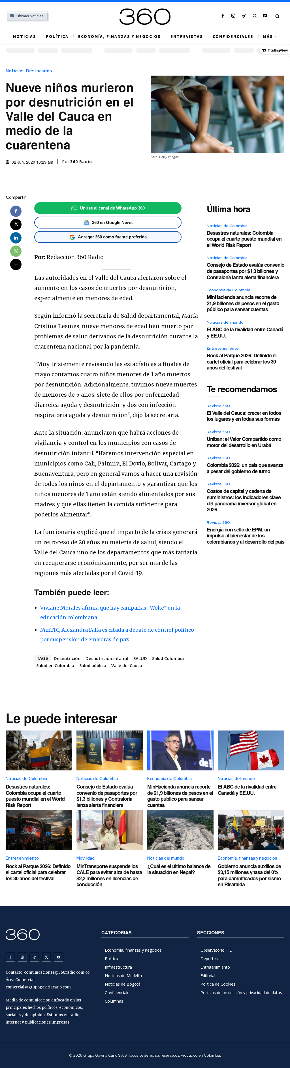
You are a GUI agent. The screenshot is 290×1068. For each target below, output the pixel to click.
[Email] (16, 264)
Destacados (39, 71)
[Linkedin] (16, 237)
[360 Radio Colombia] (145, 16)
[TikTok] (244, 16)
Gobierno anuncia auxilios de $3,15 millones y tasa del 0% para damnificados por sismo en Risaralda (249, 875)
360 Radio (81, 161)
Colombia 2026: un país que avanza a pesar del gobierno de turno (245, 468)
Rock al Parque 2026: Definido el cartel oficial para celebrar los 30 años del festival (241, 361)
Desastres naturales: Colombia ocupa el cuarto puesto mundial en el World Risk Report (244, 239)
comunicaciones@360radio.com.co (56, 972)
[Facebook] (223, 16)
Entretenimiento (223, 348)
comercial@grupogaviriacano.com (38, 987)
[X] (254, 16)
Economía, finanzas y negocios (247, 858)
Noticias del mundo (225, 322)
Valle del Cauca (126, 665)
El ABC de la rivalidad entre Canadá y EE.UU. (245, 332)
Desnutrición (67, 658)
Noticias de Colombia (227, 225)
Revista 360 (218, 405)
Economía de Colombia (228, 289)
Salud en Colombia (55, 665)
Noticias (14, 71)
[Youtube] (265, 16)
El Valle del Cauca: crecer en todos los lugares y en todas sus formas (244, 416)
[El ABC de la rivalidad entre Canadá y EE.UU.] (251, 750)
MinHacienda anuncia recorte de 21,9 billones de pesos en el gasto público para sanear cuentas (243, 303)
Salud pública (92, 665)
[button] (277, 16)
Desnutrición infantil (107, 658)
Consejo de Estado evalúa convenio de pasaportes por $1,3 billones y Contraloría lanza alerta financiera (245, 271)
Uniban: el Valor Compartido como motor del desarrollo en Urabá (244, 442)
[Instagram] (233, 16)
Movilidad (85, 858)
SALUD (140, 658)
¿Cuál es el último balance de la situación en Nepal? (178, 869)
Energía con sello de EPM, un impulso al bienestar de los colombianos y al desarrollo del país (245, 535)
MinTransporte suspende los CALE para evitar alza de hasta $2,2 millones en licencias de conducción (109, 875)
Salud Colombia (168, 658)
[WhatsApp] (16, 251)
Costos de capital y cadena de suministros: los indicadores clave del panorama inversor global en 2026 (244, 500)
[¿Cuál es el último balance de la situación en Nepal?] (180, 830)
